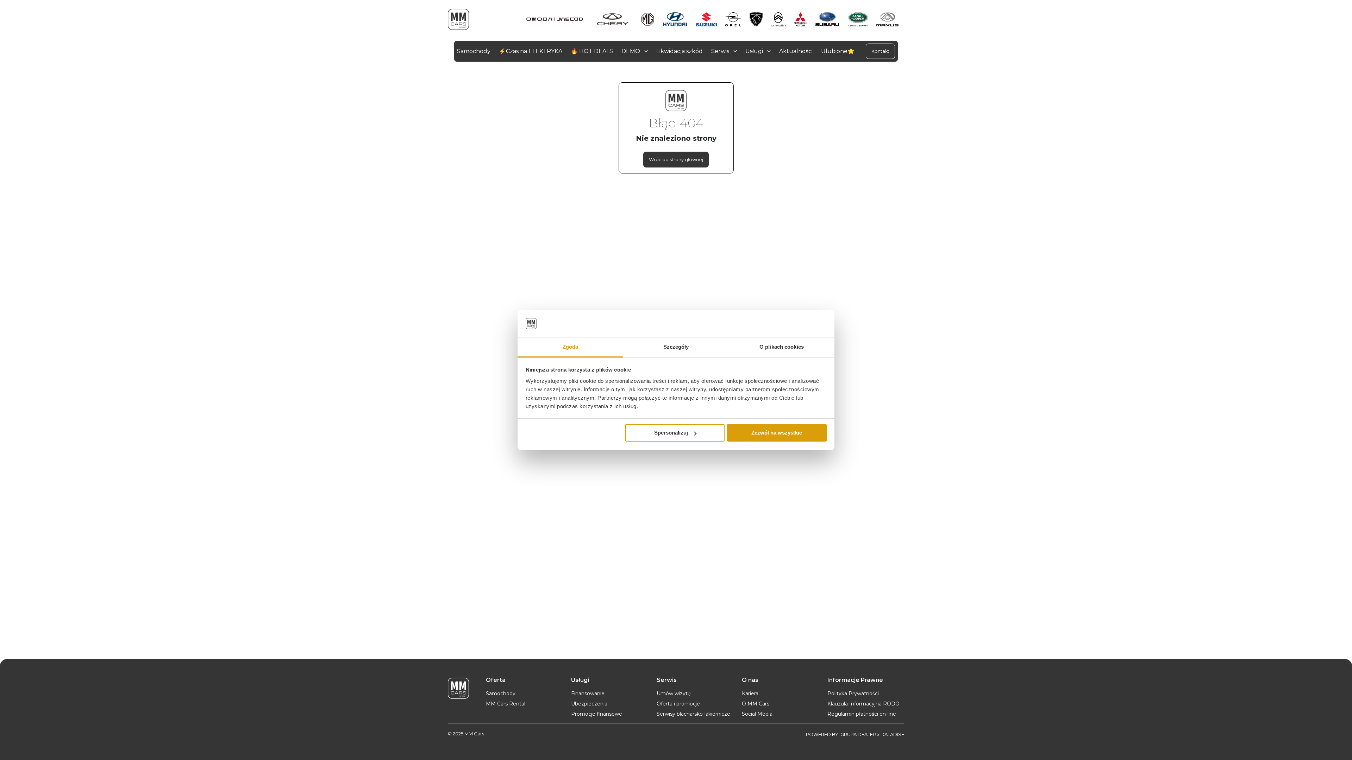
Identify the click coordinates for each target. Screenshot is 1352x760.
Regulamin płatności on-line (861, 714)
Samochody (500, 693)
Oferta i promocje (678, 704)
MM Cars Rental (505, 704)
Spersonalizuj (671, 433)
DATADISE (892, 734)
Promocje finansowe (596, 714)
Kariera (750, 693)
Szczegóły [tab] (676, 347)
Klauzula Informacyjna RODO (863, 704)
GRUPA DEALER (858, 734)
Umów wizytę (673, 693)
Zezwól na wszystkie (776, 433)
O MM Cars (755, 704)
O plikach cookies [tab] (781, 347)
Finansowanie (588, 693)
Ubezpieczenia (589, 704)
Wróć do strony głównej (676, 159)
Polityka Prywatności (853, 693)
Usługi (754, 51)
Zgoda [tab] (570, 347)
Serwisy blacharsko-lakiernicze (693, 714)
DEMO (631, 51)
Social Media (757, 714)
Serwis (721, 51)
